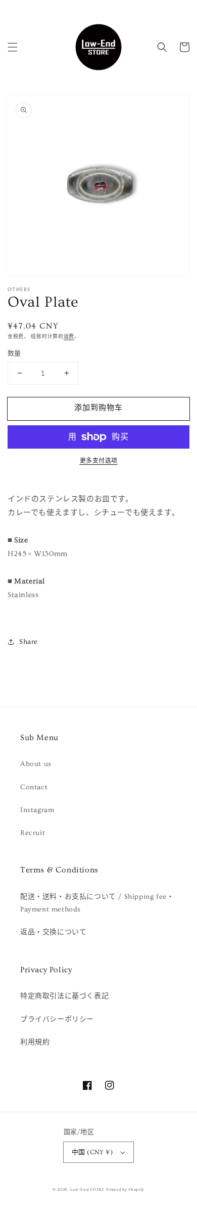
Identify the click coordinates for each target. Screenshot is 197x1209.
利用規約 (35, 1042)
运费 (69, 337)
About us (36, 764)
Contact (33, 787)
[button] (13, 47)
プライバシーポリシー (57, 1019)
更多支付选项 (99, 461)
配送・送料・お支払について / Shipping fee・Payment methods (97, 903)
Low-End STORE (87, 1189)
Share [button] (28, 642)
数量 (14, 353)
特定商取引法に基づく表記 (64, 996)
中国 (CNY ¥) (92, 1152)
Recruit (32, 833)
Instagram (37, 810)
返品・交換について (53, 932)
